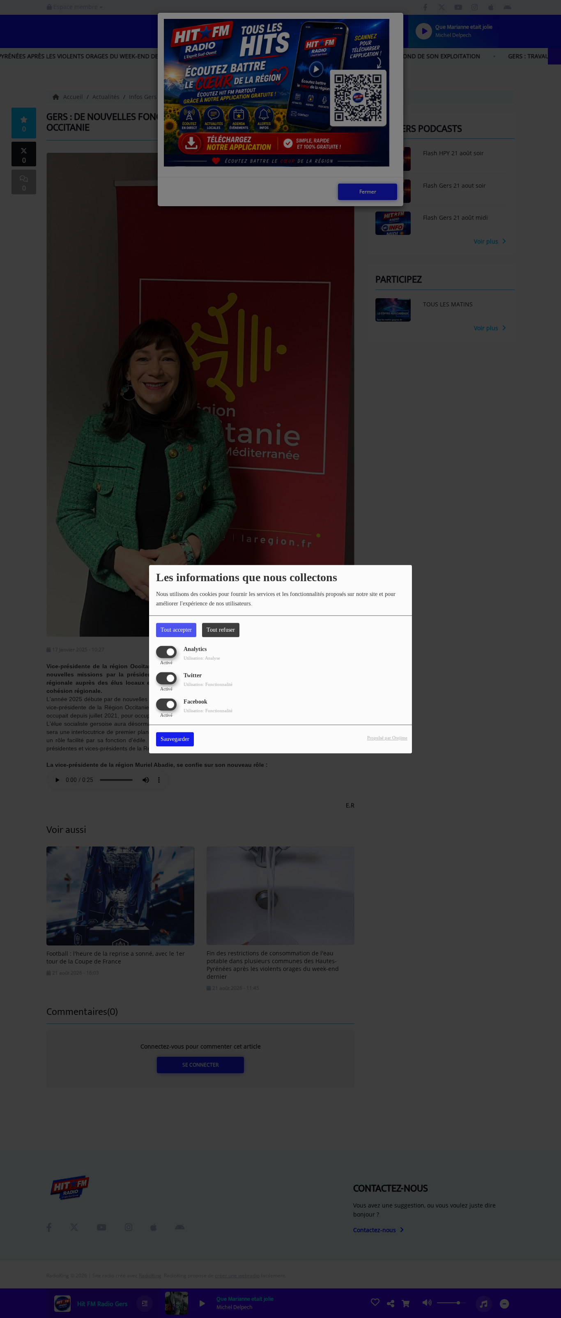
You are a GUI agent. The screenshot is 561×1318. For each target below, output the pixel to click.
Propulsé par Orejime (387, 737)
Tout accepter (176, 630)
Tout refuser (221, 630)
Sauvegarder (175, 739)
